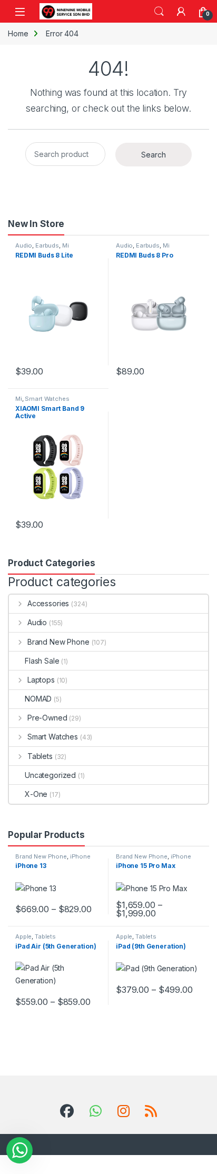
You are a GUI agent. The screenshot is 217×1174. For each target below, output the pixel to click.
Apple (23, 936)
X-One (36, 794)
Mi (65, 245)
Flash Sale (42, 660)
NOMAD (38, 698)
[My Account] (181, 11)
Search (159, 11)
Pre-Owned (47, 717)
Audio (23, 245)
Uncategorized (50, 775)
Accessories (48, 603)
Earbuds (47, 245)
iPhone (80, 856)
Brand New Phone (58, 641)
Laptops (41, 679)
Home (18, 33)
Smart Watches (47, 398)
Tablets (40, 756)
